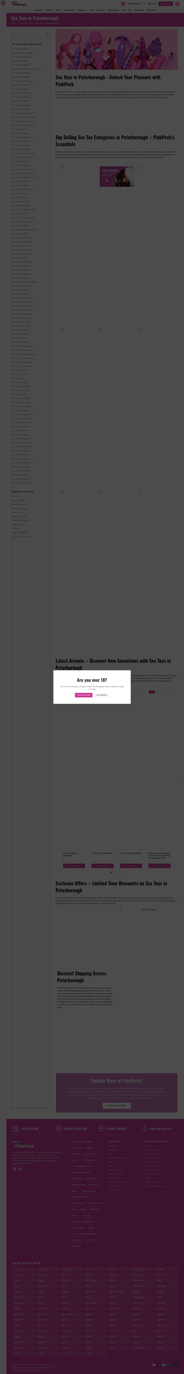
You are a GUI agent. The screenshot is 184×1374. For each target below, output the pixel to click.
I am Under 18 (101, 695)
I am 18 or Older (83, 695)
